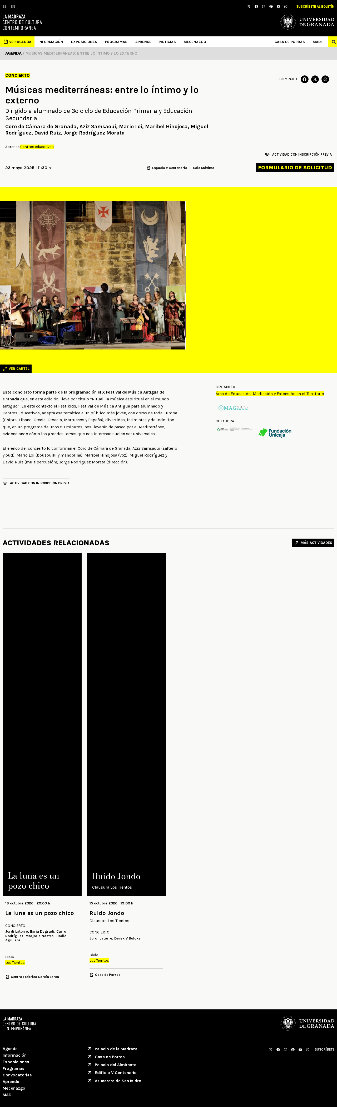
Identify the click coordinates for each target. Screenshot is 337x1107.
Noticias (167, 42)
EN (13, 6)
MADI (317, 42)
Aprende (143, 42)
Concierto (17, 75)
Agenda (10, 1048)
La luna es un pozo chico (39, 913)
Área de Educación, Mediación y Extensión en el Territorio (270, 393)
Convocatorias (17, 1074)
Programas (116, 42)
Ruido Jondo (107, 913)
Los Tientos (15, 962)
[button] (304, 79)
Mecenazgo (195, 42)
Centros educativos (37, 147)
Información (50, 42)
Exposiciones (84, 42)
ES (5, 6)
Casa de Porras (290, 42)
